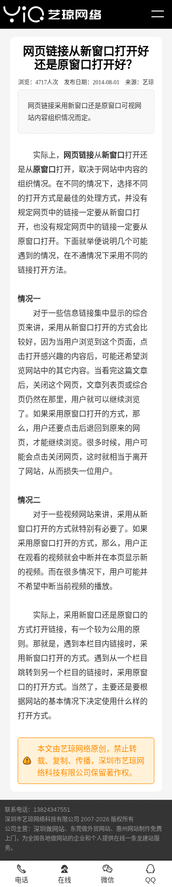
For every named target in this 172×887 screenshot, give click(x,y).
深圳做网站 (48, 828)
